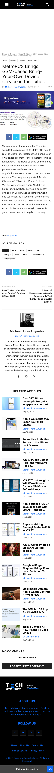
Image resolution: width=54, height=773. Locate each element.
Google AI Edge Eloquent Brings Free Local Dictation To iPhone (35, 570)
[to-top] (50, 768)
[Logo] (27, 692)
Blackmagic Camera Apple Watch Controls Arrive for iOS (36, 591)
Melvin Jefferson (30, 636)
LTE (38, 251)
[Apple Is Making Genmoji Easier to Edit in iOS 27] (11, 529)
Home (4, 54)
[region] (27, 32)
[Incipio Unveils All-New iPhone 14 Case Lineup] (11, 632)
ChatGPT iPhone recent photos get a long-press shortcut (35, 401)
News (12, 54)
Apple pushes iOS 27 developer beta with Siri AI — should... (35, 506)
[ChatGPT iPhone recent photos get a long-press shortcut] (11, 403)
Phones (22, 60)
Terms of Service (18, 750)
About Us (24, 745)
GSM (22, 251)
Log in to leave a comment (27, 666)
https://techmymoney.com (27, 336)
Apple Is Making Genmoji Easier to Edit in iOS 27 (36, 527)
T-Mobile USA (9, 259)
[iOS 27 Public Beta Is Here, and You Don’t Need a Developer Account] (11, 465)
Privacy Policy (37, 750)
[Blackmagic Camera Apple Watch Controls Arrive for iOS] (11, 594)
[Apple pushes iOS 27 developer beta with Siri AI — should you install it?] (11, 509)
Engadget (12, 235)
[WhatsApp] (24, 137)
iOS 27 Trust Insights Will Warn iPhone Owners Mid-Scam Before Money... (35, 485)
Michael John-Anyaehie (15, 87)
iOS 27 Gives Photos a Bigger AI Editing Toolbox (36, 547)
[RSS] (23, 732)
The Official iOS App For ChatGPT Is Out (35, 611)
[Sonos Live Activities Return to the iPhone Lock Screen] (11, 444)
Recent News (33, 60)
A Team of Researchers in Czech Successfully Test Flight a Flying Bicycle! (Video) (40, 296)
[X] (16, 137)
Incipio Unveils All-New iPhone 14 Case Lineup (35, 629)
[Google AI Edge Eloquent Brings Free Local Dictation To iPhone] (11, 570)
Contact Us (37, 745)
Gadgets (13, 60)
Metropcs (7, 255)
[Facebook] (9, 137)
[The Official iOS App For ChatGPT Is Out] (11, 614)
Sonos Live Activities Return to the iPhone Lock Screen (35, 442)
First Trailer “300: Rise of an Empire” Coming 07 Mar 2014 (13, 293)
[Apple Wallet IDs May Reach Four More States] (11, 424)
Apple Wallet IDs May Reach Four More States (35, 421)
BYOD (14, 251)
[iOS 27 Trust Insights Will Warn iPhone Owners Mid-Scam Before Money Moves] (11, 485)
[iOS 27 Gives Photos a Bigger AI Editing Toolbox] (11, 550)
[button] (6, 4)
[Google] (37, 137)
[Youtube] (39, 732)
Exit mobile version (27, 769)
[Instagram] (26, 376)
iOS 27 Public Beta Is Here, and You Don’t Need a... (35, 462)
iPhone (30, 251)
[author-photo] (27, 327)
